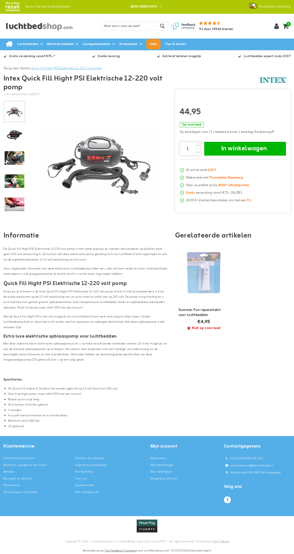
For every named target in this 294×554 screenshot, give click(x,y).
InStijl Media (220, 541)
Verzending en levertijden (20, 492)
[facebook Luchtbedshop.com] (227, 499)
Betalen (8, 471)
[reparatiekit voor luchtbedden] (203, 273)
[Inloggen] (276, 26)
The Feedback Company (121, 550)
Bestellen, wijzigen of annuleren (25, 465)
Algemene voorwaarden (91, 465)
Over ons (81, 478)
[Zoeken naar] (162, 26)
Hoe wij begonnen (87, 492)
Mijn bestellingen (162, 465)
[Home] (9, 44)
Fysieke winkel (84, 485)
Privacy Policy (84, 471)
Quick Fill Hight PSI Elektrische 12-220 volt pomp (66, 68)
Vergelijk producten (163, 478)
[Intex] (273, 80)
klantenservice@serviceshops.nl (251, 465)
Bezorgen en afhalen (17, 478)
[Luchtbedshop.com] (12, 7)
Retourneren (11, 485)
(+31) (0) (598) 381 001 (246, 458)
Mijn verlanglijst (161, 471)
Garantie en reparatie (89, 458)
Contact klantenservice (18, 458)
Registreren (158, 458)
